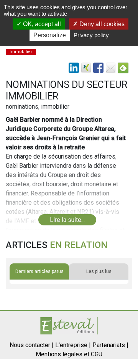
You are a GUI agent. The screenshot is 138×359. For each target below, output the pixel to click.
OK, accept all (41, 24)
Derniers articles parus (39, 271)
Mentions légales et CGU (69, 354)
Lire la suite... (67, 219)
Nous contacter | (32, 345)
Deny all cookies (101, 24)
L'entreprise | (73, 345)
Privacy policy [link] (91, 35)
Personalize (49, 35)
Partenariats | (110, 345)
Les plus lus (99, 271)
